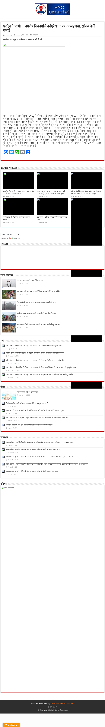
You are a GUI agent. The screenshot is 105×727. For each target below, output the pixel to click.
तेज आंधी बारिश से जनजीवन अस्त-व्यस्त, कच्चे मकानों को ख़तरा (36, 302)
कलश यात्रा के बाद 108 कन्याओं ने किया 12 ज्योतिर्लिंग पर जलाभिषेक (38, 291)
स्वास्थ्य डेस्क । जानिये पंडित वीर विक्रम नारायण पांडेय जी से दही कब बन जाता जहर (32, 471)
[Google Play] (56, 706)
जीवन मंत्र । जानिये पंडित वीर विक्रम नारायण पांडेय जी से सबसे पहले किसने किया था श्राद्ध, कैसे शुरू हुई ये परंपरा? (41, 367)
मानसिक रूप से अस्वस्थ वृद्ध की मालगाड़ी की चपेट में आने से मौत (36, 313)
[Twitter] (51, 706)
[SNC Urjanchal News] (52, 8)
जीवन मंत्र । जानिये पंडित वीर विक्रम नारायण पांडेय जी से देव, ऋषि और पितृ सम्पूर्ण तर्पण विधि (35, 360)
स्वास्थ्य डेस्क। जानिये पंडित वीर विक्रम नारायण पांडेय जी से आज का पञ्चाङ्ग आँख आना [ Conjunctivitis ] (40, 442)
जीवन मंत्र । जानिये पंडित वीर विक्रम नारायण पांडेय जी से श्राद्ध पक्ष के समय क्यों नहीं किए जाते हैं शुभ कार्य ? (39, 375)
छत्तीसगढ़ (35, 35)
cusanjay (9, 35)
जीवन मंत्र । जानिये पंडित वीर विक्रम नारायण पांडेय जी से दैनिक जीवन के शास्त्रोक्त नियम (34, 346)
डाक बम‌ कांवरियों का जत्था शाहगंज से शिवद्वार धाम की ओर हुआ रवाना (38, 324)
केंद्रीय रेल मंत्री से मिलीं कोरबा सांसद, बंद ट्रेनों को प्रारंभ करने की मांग (18, 192)
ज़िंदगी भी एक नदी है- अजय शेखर (27, 392)
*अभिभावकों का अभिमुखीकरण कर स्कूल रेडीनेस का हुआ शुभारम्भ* (27, 403)
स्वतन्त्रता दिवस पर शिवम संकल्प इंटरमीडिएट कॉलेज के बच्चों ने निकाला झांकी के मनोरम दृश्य (35, 410)
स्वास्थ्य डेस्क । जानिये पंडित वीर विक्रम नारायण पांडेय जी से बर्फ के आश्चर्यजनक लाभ (33, 449)
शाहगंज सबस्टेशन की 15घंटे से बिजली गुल (30, 280)
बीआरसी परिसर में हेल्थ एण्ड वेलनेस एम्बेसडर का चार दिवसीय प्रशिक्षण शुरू (29, 425)
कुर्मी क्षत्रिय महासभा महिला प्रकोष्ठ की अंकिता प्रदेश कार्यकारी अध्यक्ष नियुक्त (51, 192)
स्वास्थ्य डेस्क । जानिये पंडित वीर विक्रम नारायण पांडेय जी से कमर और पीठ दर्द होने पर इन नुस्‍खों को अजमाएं (39, 457)
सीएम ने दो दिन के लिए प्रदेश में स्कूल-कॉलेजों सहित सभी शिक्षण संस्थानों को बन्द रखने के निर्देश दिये (37, 418)
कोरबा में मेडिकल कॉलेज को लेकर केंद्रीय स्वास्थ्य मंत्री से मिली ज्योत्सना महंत (86, 192)
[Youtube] (54, 706)
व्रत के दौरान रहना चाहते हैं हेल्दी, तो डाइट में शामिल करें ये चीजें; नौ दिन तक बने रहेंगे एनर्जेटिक (35, 353)
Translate (17, 238)
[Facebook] (48, 706)
